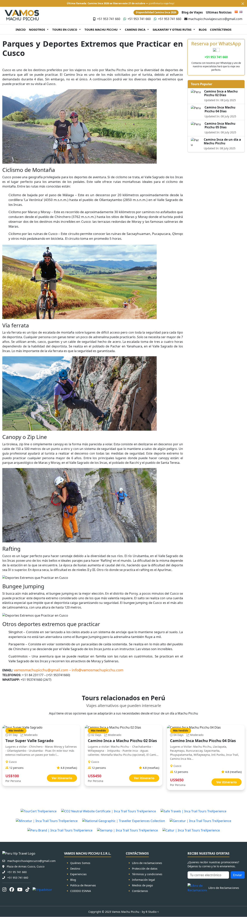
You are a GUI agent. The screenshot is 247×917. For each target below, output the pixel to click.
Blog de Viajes (192, 12)
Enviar (237, 875)
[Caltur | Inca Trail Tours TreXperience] (191, 830)
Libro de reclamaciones (147, 863)
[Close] (243, 3)
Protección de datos (144, 868)
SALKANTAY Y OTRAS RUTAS (172, 29)
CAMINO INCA (135, 29)
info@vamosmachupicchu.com (97, 669)
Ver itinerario (62, 778)
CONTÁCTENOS (220, 29)
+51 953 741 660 (108, 19)
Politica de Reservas (83, 885)
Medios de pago (142, 885)
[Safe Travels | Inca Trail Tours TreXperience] (193, 811)
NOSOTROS (37, 29)
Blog (73, 880)
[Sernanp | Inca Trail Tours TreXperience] (127, 830)
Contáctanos (140, 891)
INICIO (21, 29)
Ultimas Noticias (219, 12)
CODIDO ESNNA (80, 891)
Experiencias (78, 874)
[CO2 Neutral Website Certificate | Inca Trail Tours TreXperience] (108, 811)
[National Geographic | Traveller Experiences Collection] (123, 820)
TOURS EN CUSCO (64, 29)
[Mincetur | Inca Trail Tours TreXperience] (47, 820)
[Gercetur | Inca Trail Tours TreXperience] (200, 820)
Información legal (143, 880)
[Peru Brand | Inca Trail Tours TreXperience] (59, 830)
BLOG (203, 29)
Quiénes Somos (80, 863)
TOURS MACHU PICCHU (101, 29)
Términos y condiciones (147, 874)
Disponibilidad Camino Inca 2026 (156, 12)
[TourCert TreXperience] (39, 811)
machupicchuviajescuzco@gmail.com (215, 19)
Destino (75, 868)
